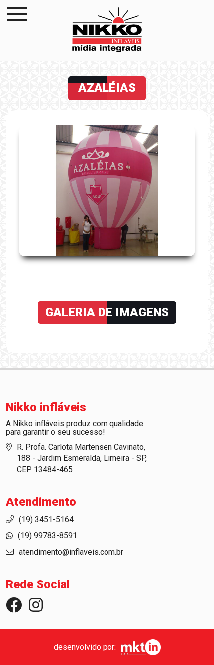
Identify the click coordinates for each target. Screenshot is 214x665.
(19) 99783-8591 (47, 535)
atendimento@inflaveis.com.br (71, 552)
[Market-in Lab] (138, 647)
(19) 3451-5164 (46, 519)
